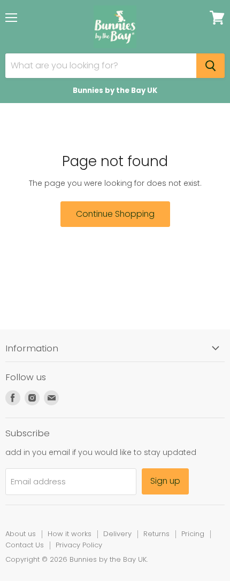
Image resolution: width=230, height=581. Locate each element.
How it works (69, 534)
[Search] (210, 65)
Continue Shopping (115, 214)
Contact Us (24, 545)
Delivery (117, 534)
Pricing (192, 534)
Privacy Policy (79, 545)
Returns (156, 534)
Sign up (165, 481)
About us (20, 534)
